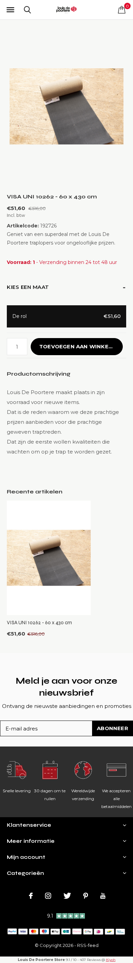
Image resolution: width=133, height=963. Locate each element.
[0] (121, 9)
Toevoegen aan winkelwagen (81, 346)
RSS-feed (88, 945)
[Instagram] (48, 895)
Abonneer (112, 728)
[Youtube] (102, 895)
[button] (10, 10)
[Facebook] (31, 895)
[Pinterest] (85, 895)
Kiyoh (111, 960)
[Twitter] (67, 895)
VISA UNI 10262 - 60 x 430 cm (39, 622)
